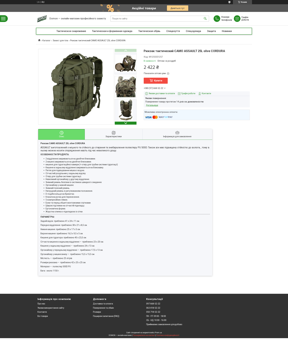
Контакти (42, 312)
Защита (211, 31)
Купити (158, 80)
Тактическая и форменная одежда (112, 31)
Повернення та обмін (103, 308)
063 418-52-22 (153, 308)
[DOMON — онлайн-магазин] (42, 18)
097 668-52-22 (153, 303)
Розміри (97, 312)
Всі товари (43, 316)
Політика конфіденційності (167, 335)
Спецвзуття (173, 31)
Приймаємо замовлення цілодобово (164, 324)
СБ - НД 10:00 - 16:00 (156, 320)
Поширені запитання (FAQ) (106, 316)
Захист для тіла (60, 40)
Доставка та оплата (103, 303)
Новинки (227, 31)
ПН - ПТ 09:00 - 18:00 (156, 316)
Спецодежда (193, 31)
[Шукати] (205, 18)
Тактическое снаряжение (71, 31)
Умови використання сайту (51, 308)
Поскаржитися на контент (144, 335)
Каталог (46, 40)
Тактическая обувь (149, 31)
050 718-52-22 (153, 312)
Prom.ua (158, 333)
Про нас (41, 303)
